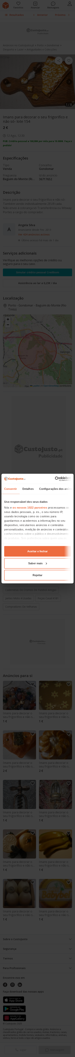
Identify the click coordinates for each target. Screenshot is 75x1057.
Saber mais (35, 563)
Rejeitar (38, 575)
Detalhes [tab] (28, 488)
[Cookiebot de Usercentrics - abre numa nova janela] (55, 478)
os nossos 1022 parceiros (30, 507)
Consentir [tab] (10, 488)
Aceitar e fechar (37, 551)
